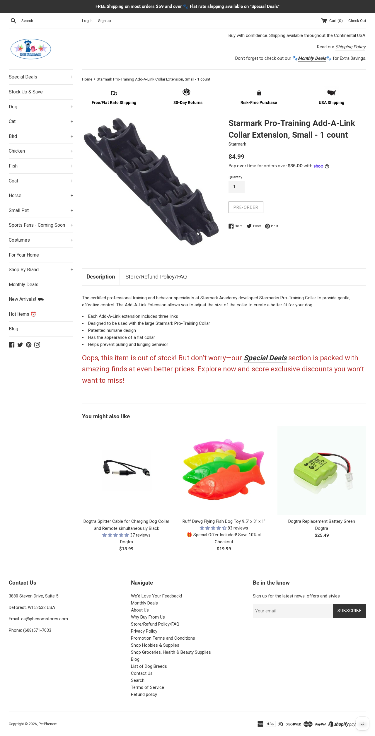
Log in (87, 20)
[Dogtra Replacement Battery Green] (321, 470)
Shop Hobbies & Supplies (155, 645)
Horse (41, 195)
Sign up (104, 20)
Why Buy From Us (148, 617)
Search (137, 680)
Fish (41, 166)
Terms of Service (147, 687)
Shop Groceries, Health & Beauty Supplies (171, 652)
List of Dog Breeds (149, 666)
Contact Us (142, 673)
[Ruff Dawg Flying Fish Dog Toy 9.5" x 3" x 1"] (224, 470)
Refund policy (144, 694)
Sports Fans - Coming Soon (41, 225)
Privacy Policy (144, 631)
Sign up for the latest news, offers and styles (296, 596)
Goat (41, 181)
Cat (41, 121)
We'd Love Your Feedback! (156, 596)
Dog (41, 107)
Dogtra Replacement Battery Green (321, 521)
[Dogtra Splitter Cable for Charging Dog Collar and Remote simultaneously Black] (126, 470)
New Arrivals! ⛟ (26, 299)
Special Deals (41, 77)
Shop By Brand (41, 269)
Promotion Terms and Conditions (163, 638)
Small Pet (41, 210)
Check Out (357, 20)
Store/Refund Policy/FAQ (156, 276)
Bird (41, 136)
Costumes (41, 240)
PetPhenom (48, 724)
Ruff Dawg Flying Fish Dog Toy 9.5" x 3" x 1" (224, 521)
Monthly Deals (23, 284)
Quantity (235, 177)
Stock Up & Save (26, 92)
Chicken (41, 151)
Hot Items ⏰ (22, 314)
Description (100, 276)
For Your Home (24, 255)
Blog (13, 329)
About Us (140, 610)
